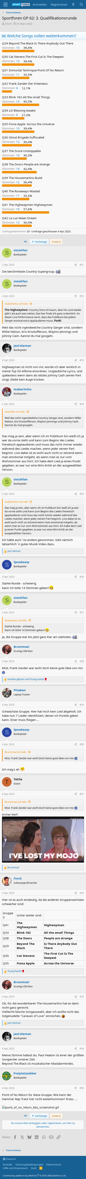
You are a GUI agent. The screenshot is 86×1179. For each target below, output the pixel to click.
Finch (8, 24)
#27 (82, 612)
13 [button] (11, 48)
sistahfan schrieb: (15, 411)
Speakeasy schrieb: (16, 620)
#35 (82, 1088)
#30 (82, 744)
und (27, 679)
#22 (82, 296)
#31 (82, 794)
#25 (82, 494)
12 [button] (11, 142)
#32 (82, 893)
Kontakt (7, 1164)
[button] (5, 5)
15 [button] (11, 101)
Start (34, 1168)
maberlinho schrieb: (16, 303)
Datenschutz (53, 1164)
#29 (82, 704)
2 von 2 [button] (56, 241)
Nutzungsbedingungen (29, 1164)
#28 (82, 661)
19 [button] (11, 209)
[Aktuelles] (73, 4)
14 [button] (11, 169)
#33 (82, 996)
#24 (82, 404)
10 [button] (11, 155)
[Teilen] (75, 265)
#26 (82, 576)
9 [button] (10, 115)
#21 (82, 264)
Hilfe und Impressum (15, 1168)
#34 (82, 1048)
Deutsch (10, 1159)
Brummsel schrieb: (16, 752)
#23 (82, 360)
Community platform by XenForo (34, 1175)
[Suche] (81, 4)
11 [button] (11, 75)
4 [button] (10, 88)
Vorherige (40, 241)
